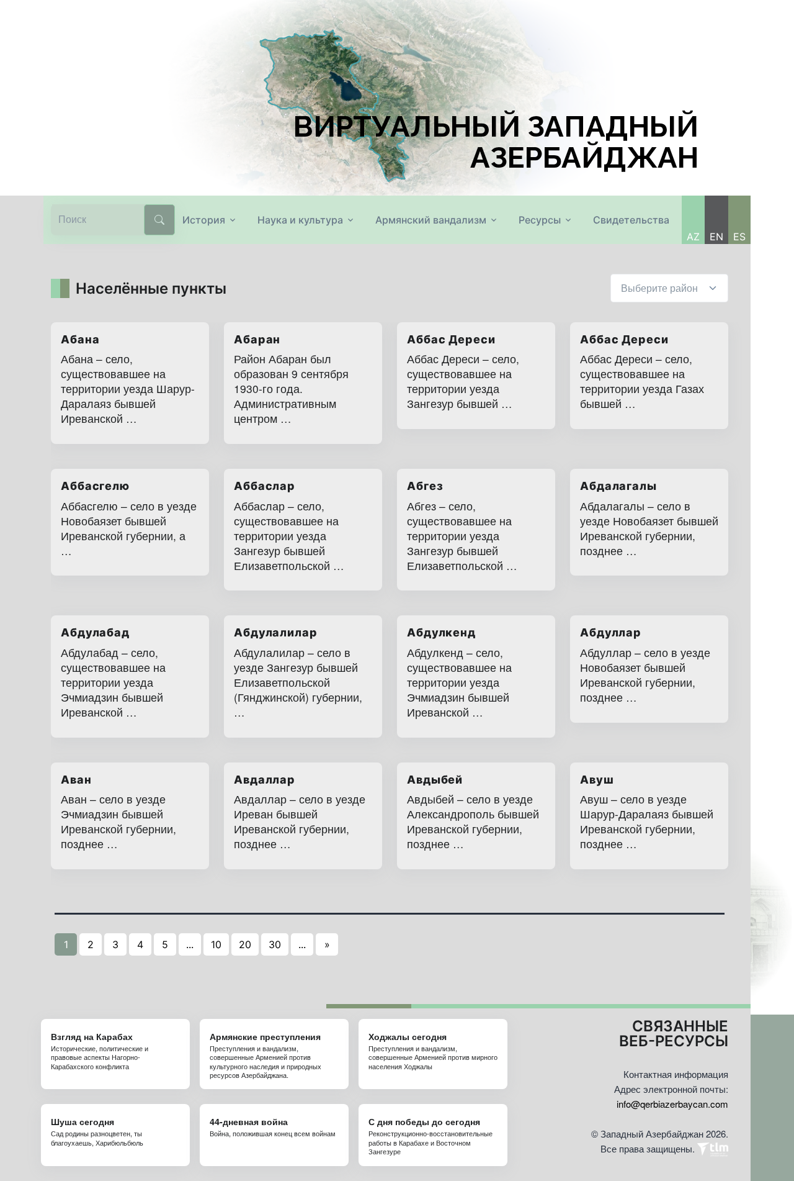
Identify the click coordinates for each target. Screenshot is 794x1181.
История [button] (203, 220)
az (693, 236)
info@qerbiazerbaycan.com (672, 1103)
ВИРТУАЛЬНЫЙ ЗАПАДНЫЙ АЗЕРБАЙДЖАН (495, 142)
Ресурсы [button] (540, 220)
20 (245, 944)
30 (275, 944)
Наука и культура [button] (300, 220)
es (739, 236)
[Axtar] (159, 219)
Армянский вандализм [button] (430, 220)
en (716, 236)
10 (216, 944)
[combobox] (669, 288)
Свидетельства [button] (631, 220)
